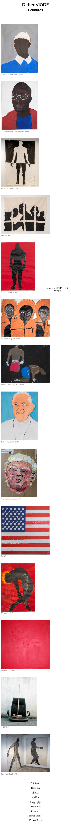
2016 (20, 498)
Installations (35, 815)
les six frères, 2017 (9, 292)
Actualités (35, 806)
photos (35, 792)
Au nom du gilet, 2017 (10, 338)
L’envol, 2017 (7, 613)
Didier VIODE (35, 4)
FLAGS (4, 556)
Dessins (35, 788)
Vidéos (35, 797)
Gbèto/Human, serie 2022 (12, 74)
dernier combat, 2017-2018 (12, 384)
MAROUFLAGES (8, 670)
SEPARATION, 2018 (9, 188)
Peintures (35, 783)
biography (35, 802)
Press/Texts (35, 820)
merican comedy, (10, 498)
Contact (35, 811)
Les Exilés (5, 235)
